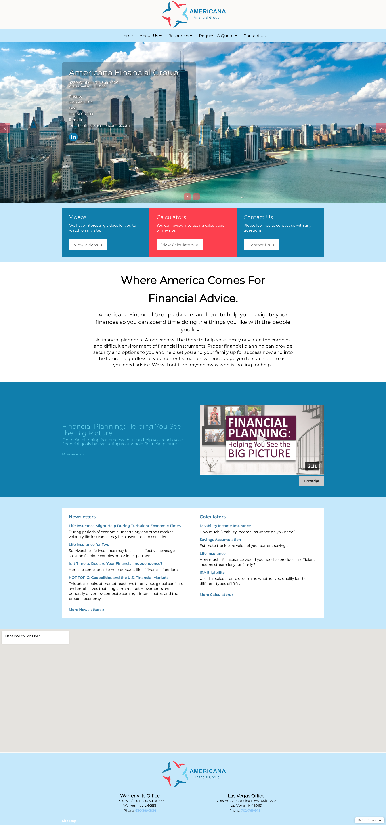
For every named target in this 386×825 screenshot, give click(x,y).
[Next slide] (381, 128)
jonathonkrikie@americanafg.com (99, 125)
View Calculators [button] (177, 245)
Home (126, 35)
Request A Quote (216, 35)
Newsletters (82, 516)
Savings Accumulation (220, 540)
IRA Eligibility (212, 572)
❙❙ (196, 196)
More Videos (73, 454)
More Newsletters (86, 610)
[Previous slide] (5, 128)
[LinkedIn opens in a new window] (73, 137)
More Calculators (217, 595)
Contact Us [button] (259, 245)
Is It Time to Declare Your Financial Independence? (115, 563)
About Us (149, 35)
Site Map (69, 821)
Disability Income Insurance (225, 526)
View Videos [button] (86, 245)
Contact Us (254, 35)
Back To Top (367, 820)
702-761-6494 (252, 810)
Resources (178, 35)
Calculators (213, 516)
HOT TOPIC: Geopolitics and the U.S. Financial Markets (118, 578)
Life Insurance (213, 553)
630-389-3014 (145, 810)
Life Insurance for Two (89, 544)
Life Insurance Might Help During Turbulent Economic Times (125, 526)
